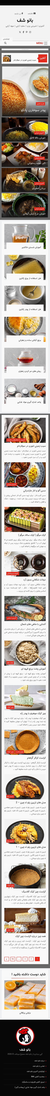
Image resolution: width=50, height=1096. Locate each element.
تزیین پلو (10, 796)
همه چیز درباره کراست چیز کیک (30, 936)
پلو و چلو (10, 662)
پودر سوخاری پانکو (33, 110)
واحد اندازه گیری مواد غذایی (29, 402)
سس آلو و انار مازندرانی (34, 491)
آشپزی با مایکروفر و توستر (16, 440)
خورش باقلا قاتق (37, 138)
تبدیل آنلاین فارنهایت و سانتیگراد (33, 1082)
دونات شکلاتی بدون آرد (34, 580)
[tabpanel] (25, 998)
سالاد (9, 529)
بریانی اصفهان (38, 188)
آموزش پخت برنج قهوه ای (33, 669)
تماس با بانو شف (39, 1066)
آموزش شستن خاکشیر (31, 247)
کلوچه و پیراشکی (12, 573)
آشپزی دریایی (11, 618)
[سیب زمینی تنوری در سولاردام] (11, 58)
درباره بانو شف (39, 1060)
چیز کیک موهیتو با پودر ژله (33, 713)
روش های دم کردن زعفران (30, 371)
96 (13, 959)
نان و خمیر (40, 103)
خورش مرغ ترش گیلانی (34, 214)
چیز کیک (10, 707)
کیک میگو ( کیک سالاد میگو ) (32, 535)
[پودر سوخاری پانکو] (25, 91)
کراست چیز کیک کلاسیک (34, 892)
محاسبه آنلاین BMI (38, 1076)
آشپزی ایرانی (39, 133)
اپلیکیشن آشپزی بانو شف (36, 1071)
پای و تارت (19, 751)
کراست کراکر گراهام (36, 758)
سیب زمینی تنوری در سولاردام (30, 60)
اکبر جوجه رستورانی (36, 163)
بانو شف (25, 20)
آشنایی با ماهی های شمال (33, 624)
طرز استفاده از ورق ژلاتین (30, 278)
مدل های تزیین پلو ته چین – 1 (31, 847)
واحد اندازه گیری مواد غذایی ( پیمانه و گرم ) (30, 1087)
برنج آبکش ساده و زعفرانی (30, 340)
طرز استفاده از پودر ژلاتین (30, 309)
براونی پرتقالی (25, 1012)
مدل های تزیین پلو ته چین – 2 (31, 803)
